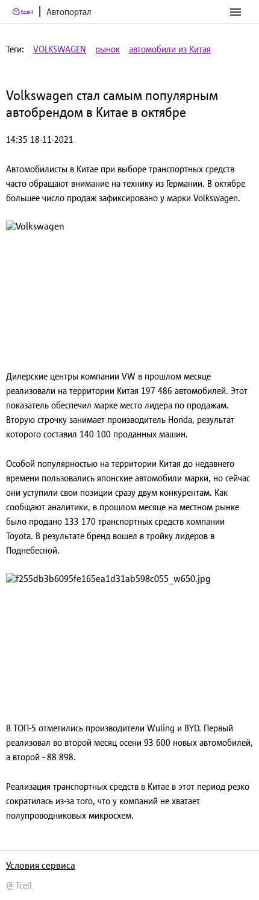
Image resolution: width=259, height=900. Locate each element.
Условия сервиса (40, 865)
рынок (107, 49)
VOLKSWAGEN (59, 49)
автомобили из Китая (170, 49)
